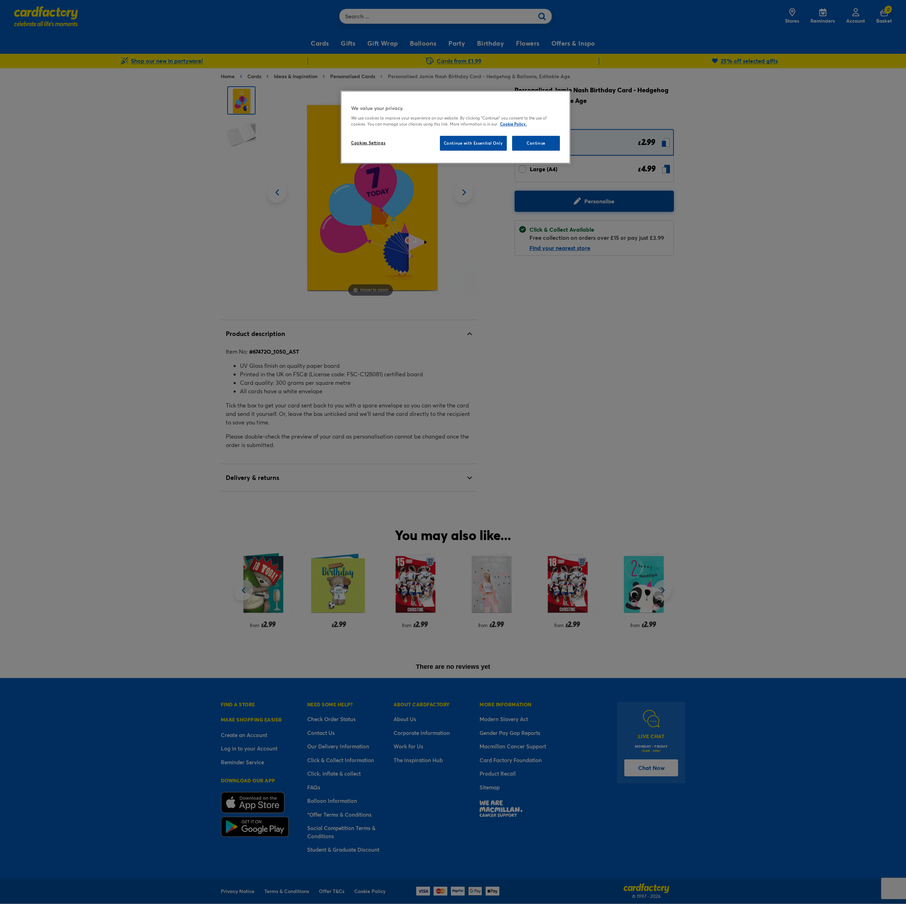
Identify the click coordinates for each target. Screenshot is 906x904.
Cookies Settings (368, 142)
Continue (536, 143)
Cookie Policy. (513, 124)
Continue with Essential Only (473, 143)
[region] (455, 127)
